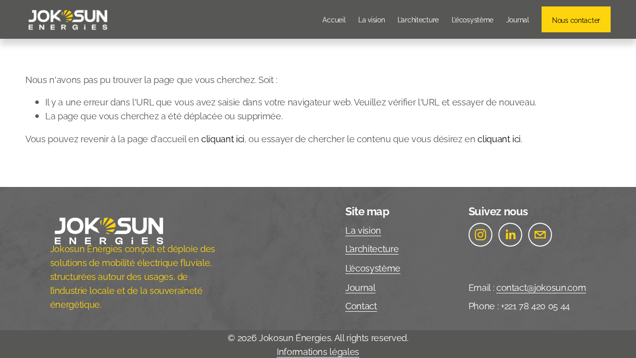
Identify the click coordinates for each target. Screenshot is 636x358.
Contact (361, 305)
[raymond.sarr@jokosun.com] (540, 235)
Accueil (333, 19)
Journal (517, 19)
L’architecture (418, 19)
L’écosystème (473, 19)
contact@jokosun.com (541, 287)
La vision (371, 19)
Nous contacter (576, 19)
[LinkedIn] (510, 235)
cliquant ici (222, 138)
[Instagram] (480, 235)
